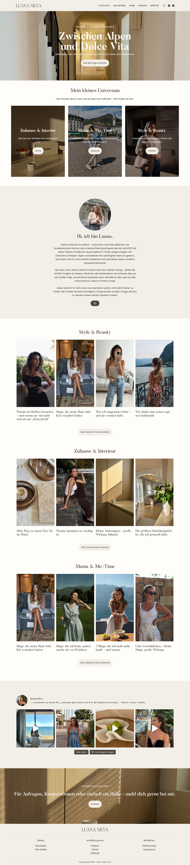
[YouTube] (173, 6)
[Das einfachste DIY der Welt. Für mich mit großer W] (35, 728)
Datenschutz (149, 845)
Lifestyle (154, 5)
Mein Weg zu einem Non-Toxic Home (35, 533)
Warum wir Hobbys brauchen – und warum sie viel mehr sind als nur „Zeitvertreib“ (35, 416)
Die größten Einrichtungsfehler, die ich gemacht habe (154, 533)
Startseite (104, 5)
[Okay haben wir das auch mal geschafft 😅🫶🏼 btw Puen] (75, 728)
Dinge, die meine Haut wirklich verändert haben (74, 414)
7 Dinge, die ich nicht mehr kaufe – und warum (113, 648)
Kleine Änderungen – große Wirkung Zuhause (113, 533)
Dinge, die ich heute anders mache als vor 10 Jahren (73, 648)
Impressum (149, 849)
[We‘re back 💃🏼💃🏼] (154, 728)
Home (132, 5)
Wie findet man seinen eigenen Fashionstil (153, 414)
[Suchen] (164, 6)
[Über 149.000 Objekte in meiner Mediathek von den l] (115, 728)
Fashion (142, 5)
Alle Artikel (119, 5)
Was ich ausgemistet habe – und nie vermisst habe (113, 414)
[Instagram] (169, 6)
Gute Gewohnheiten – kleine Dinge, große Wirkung (153, 648)
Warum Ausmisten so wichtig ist (74, 533)
